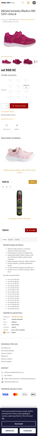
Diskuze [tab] (10, 240)
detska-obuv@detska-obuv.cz (14, 372)
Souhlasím (28, 431)
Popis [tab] (5, 240)
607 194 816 (8, 375)
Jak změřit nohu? (7, 111)
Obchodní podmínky (7, 351)
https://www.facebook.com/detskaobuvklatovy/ (20, 379)
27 (10, 187)
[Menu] (34, 3)
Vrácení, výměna (6, 353)
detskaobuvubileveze (11, 382)
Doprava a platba (6, 359)
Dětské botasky (17, 317)
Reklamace (4, 356)
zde (3, 418)
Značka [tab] (17, 240)
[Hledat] (23, 3)
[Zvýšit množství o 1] (9, 104)
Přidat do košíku (20, 106)
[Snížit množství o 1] (9, 107)
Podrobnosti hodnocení (27, 20)
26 (6, 187)
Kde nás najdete (6, 362)
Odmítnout (9, 431)
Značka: (11, 22)
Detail (32, 182)
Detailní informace (7, 119)
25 (3, 187)
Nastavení (19, 424)
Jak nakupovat (6, 348)
